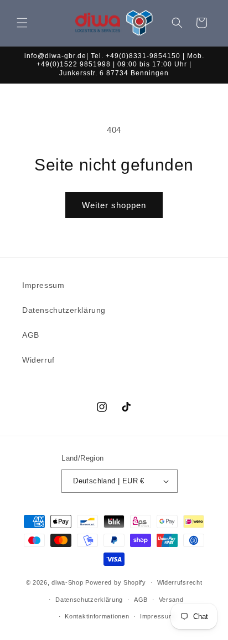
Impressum (43, 285)
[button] (22, 23)
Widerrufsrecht (180, 582)
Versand (171, 599)
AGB (30, 335)
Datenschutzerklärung (64, 310)
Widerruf (38, 359)
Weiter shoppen (114, 205)
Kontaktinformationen (97, 616)
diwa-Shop (67, 582)
